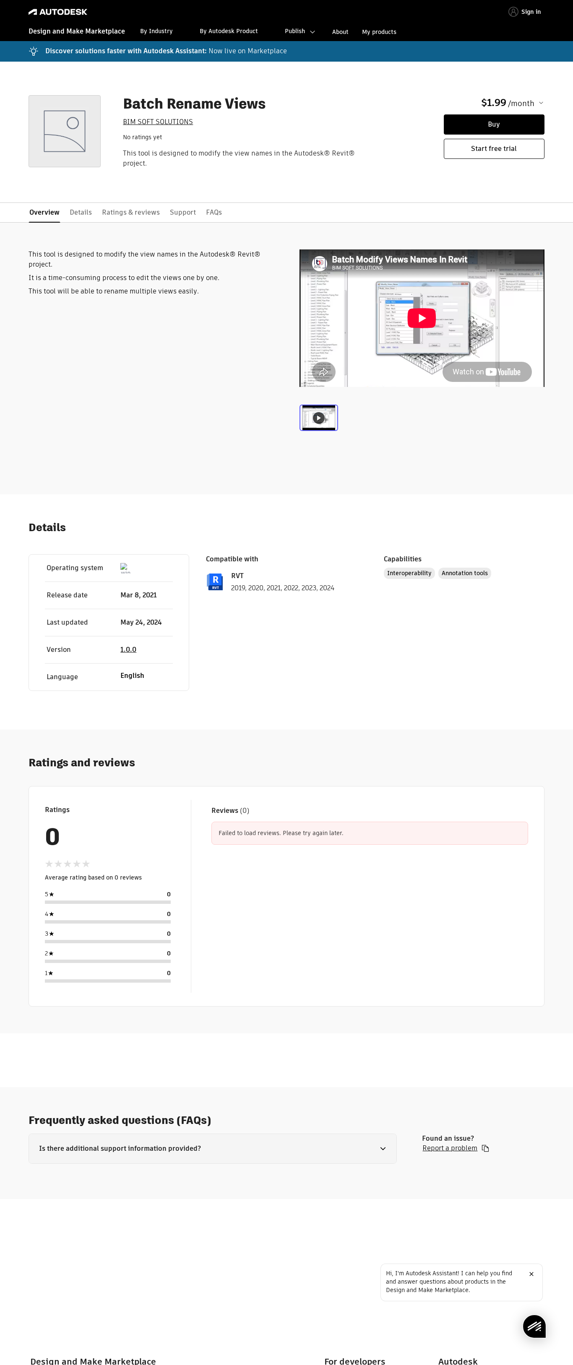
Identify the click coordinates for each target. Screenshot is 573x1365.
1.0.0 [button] (128, 649)
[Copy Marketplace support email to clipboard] (485, 1148)
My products (379, 32)
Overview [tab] (44, 212)
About (340, 32)
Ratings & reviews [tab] (131, 212)
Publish (295, 31)
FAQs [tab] (214, 212)
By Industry (156, 31)
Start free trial (494, 148)
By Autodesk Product (229, 31)
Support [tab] (183, 212)
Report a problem (449, 1148)
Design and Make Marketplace (77, 31)
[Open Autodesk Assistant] (534, 1326)
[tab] (319, 422)
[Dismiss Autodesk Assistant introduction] (531, 1274)
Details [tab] (81, 212)
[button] (212, 1148)
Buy (494, 124)
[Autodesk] (58, 12)
